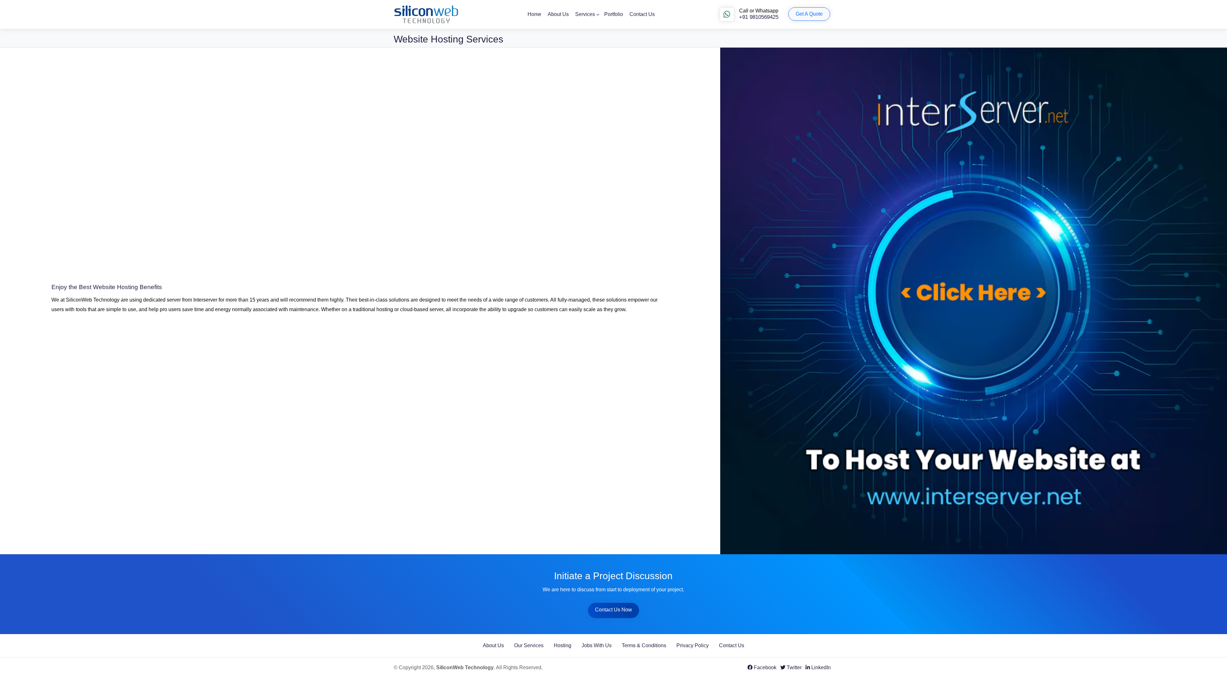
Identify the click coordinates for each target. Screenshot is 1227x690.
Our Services (529, 645)
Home (534, 14)
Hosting (562, 645)
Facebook (764, 667)
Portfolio (613, 14)
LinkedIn (820, 667)
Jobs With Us (597, 645)
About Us (558, 14)
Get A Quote (809, 14)
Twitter (793, 667)
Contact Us (642, 14)
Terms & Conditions (644, 645)
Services (585, 14)
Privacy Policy (692, 645)
